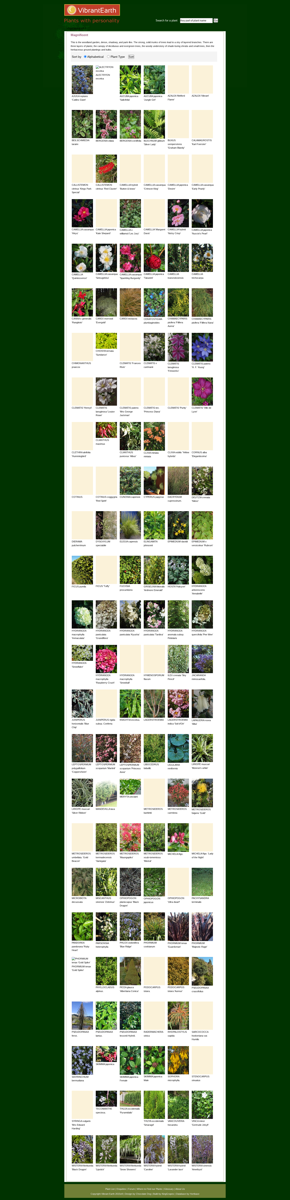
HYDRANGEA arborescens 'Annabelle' (199, 590)
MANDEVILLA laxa (105, 809)
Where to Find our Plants (149, 1189)
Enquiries (121, 1189)
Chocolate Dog (143, 1194)
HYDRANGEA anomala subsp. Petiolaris (176, 634)
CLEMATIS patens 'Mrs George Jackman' (129, 411)
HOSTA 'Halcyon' (176, 586)
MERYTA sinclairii (129, 796)
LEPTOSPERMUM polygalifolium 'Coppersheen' (81, 768)
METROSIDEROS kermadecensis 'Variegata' (105, 857)
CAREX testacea (128, 318)
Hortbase (194, 1194)
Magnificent (74, 28)
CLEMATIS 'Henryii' (82, 408)
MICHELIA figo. (175, 854)
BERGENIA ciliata (105, 140)
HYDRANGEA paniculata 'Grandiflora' (103, 634)
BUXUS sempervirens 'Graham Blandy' (176, 144)
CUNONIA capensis (130, 497)
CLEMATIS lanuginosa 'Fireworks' (173, 367)
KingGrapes (168, 1194)
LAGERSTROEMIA (154, 720)
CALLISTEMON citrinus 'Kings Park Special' (82, 189)
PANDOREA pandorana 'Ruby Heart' (80, 946)
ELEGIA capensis (129, 541)
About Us (180, 1189)
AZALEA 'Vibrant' (200, 95)
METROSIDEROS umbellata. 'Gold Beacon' (81, 857)
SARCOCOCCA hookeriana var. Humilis (200, 1036)
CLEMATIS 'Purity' (177, 408)
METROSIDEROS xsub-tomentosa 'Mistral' (153, 857)
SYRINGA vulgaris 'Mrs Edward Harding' (81, 1125)
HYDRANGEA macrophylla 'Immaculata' (79, 634)
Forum (131, 1189)
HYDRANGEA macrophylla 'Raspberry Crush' (105, 679)
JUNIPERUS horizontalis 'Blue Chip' (80, 724)
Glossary (169, 1189)
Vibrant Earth (108, 1194)
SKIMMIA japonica (105, 1064)
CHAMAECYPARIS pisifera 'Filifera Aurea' (177, 322)
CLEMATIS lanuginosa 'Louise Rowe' (105, 411)
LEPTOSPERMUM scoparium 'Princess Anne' (130, 769)
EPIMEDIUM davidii (178, 541)
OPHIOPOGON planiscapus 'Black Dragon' (129, 902)
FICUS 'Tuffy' (103, 586)
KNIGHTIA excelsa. (130, 720)
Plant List (110, 1189)
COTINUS (77, 497)
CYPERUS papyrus (154, 497)
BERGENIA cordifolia (130, 140)
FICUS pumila (79, 586)
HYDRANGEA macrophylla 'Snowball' (127, 679)
